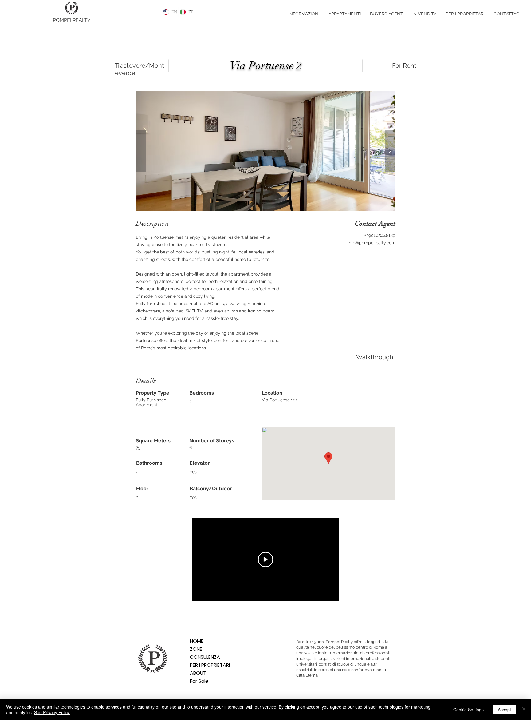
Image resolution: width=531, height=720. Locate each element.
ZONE (196, 649)
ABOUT (198, 673)
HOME (196, 641)
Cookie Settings (468, 709)
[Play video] (265, 559)
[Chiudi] (523, 709)
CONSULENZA (205, 657)
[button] (265, 151)
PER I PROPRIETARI (210, 665)
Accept (504, 709)
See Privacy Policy (52, 712)
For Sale (199, 681)
